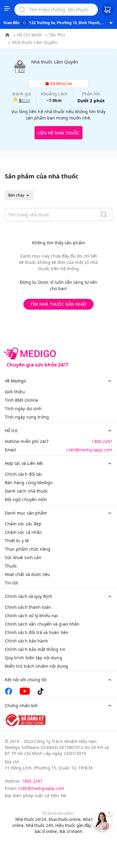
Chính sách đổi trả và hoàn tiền (36, 632)
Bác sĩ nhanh (70, 831)
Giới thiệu (15, 392)
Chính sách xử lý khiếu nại (31, 615)
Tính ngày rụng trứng (27, 417)
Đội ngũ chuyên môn (26, 499)
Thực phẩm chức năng (27, 549)
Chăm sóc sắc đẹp (23, 524)
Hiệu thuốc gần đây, (73, 825)
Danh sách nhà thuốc (26, 491)
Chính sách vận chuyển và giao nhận (42, 624)
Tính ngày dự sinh (23, 408)
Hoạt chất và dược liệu (27, 574)
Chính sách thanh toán (28, 607)
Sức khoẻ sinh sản (23, 557)
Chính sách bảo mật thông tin (35, 649)
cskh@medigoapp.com (89, 450)
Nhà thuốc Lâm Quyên (34, 42)
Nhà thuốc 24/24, (31, 819)
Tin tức (12, 583)
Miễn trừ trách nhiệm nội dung (36, 666)
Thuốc (11, 566)
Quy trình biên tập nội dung (33, 658)
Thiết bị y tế (17, 540)
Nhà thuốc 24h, (40, 825)
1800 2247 (102, 441)
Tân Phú (57, 35)
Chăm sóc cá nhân (23, 532)
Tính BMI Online (21, 400)
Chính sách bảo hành (26, 641)
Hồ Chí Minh (29, 35)
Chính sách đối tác (23, 474)
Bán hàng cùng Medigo (28, 482)
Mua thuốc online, (65, 819)
